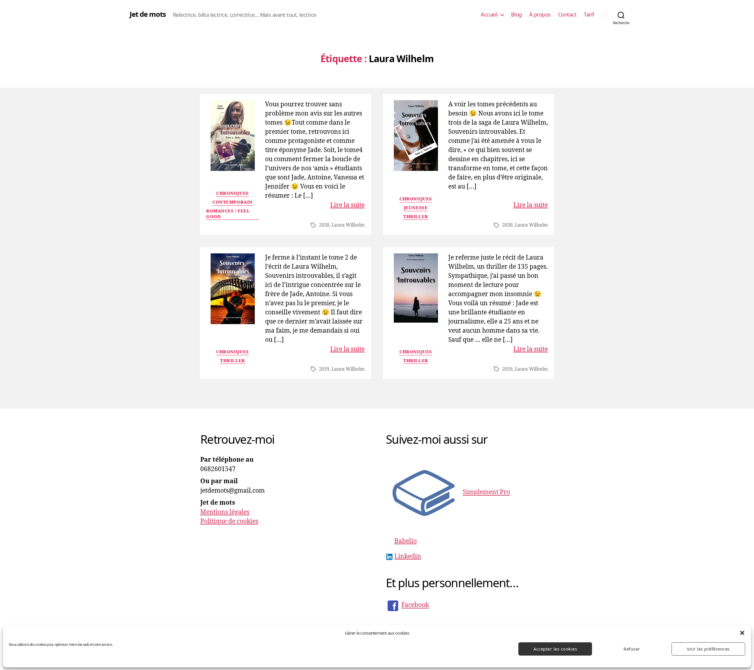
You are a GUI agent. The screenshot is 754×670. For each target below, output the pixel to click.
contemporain (232, 202)
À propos (540, 14)
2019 (324, 369)
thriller (415, 217)
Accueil (489, 14)
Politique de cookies (229, 521)
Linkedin (407, 556)
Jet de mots (148, 14)
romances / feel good (228, 214)
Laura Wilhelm (348, 225)
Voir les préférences (708, 649)
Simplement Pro (486, 492)
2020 (324, 225)
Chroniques (232, 193)
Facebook (415, 605)
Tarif (589, 14)
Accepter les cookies (555, 649)
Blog (516, 14)
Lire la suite (347, 205)
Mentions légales (224, 512)
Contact (567, 14)
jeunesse (416, 208)
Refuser (632, 649)
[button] (742, 633)
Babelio (405, 541)
